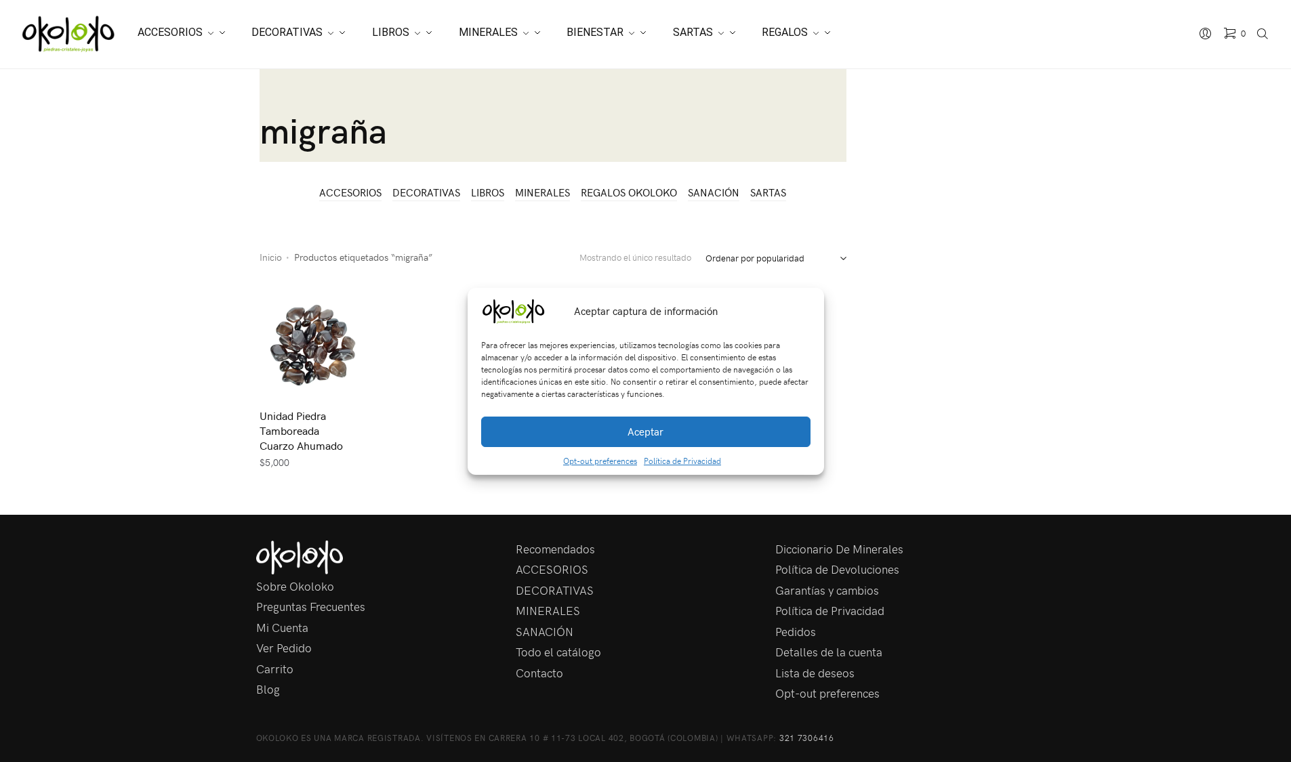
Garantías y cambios (827, 590)
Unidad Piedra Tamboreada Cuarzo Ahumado (301, 430)
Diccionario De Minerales (839, 549)
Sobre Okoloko (295, 586)
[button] (804, 311)
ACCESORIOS (350, 192)
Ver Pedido (284, 647)
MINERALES (542, 192)
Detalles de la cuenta (828, 651)
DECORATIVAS (426, 192)
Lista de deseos (815, 672)
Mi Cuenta (282, 627)
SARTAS (768, 192)
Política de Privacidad (682, 460)
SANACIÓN (713, 192)
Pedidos (795, 631)
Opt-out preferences (600, 460)
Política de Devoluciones (837, 569)
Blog (268, 689)
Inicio (271, 257)
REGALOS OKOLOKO (629, 192)
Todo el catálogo (558, 651)
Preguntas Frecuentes (310, 606)
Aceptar (645, 431)
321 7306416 (806, 737)
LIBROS (487, 192)
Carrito (274, 668)
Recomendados (555, 549)
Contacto (539, 672)
